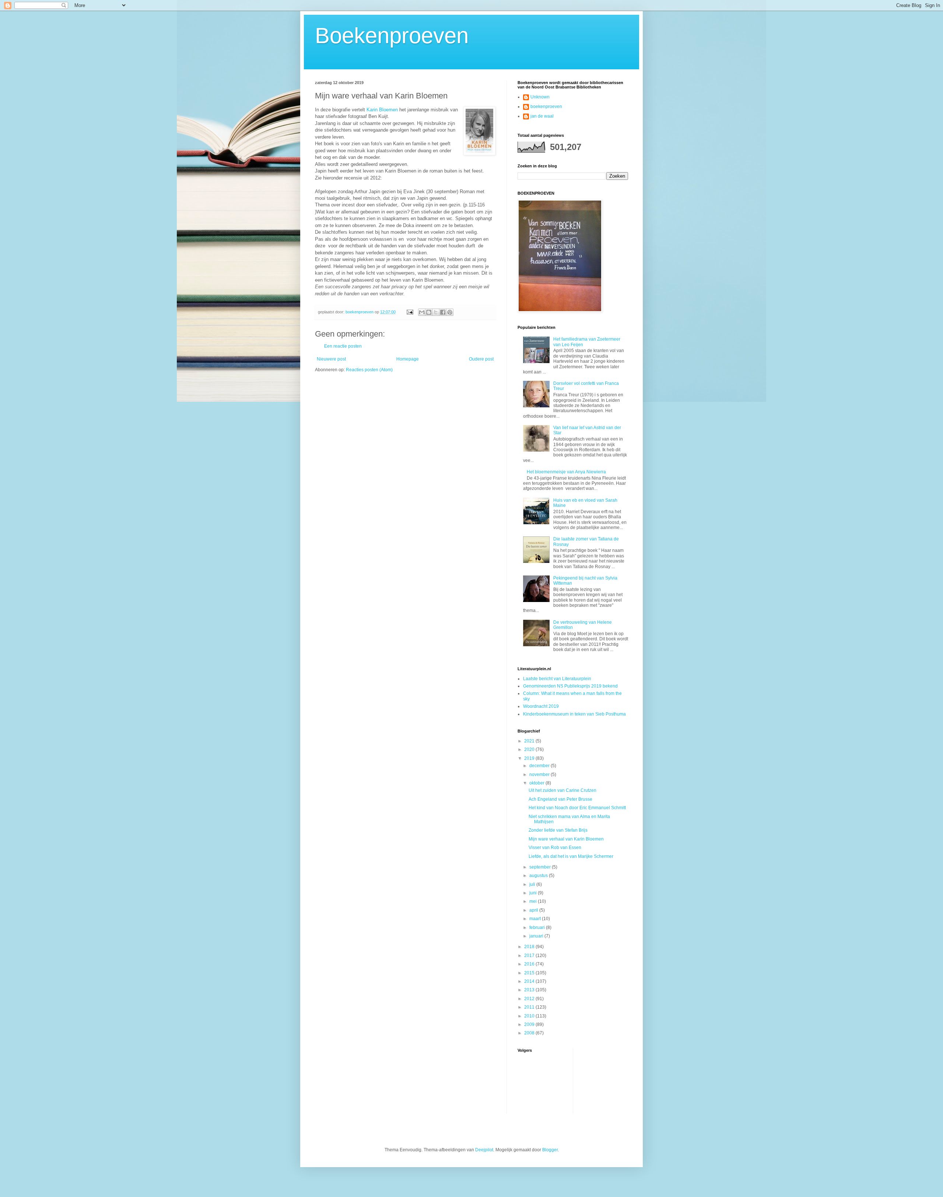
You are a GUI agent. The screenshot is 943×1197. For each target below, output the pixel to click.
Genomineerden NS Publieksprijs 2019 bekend (570, 686)
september (540, 867)
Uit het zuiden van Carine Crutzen (562, 790)
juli (532, 884)
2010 (530, 1016)
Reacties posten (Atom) (369, 369)
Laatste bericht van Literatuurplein (557, 678)
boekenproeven (546, 106)
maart (535, 918)
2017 (530, 955)
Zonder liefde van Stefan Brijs (558, 830)
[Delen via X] (435, 312)
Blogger (550, 1149)
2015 (530, 972)
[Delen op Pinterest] (449, 312)
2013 (530, 989)
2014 (530, 981)
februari (537, 927)
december (540, 765)
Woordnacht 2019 (541, 706)
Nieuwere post (331, 359)
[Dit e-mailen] (421, 312)
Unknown (540, 97)
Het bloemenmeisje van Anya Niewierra (566, 471)
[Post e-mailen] (409, 312)
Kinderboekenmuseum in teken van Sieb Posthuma (574, 714)
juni (533, 892)
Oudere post (481, 359)
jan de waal (542, 116)
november (540, 774)
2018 (530, 946)
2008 (530, 1033)
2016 (530, 964)
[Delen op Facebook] (442, 312)
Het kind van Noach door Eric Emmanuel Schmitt (577, 807)
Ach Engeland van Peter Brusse (560, 799)
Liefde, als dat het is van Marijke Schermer (571, 856)
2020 (530, 749)
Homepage (407, 359)
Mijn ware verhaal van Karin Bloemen (566, 839)
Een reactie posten (343, 346)
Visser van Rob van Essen (555, 847)
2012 (530, 998)
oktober (537, 783)
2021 (530, 741)
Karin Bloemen (382, 109)
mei (533, 901)
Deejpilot (484, 1149)
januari (536, 936)
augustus (539, 875)
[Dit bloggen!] (428, 312)
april (534, 910)
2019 (530, 758)
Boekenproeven (392, 35)
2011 (530, 1007)
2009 (530, 1024)
